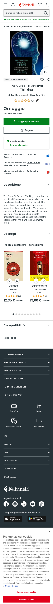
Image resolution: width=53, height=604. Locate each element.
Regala (29, 130)
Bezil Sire (15, 95)
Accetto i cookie (26, 599)
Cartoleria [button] (10, 468)
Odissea (13, 285)
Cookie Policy (11, 585)
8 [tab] (33, 314)
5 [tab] (25, 314)
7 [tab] (31, 314)
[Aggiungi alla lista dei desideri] (42, 79)
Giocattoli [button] (10, 460)
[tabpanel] (26, 53)
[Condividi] (48, 79)
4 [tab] (22, 314)
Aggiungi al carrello (28, 121)
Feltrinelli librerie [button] (13, 354)
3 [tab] (19, 314)
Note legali (10, 338)
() (32, 100)
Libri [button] (6, 436)
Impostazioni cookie (26, 591)
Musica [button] (8, 444)
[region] (26, 566)
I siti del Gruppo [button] (13, 394)
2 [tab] (16, 314)
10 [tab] (39, 314)
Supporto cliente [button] (13, 378)
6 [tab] (28, 314)
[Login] (13, 4)
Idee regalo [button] (10, 476)
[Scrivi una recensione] (37, 100)
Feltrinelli (17, 113)
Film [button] (6, 452)
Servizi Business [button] (12, 370)
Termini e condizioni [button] (15, 386)
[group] (26, 19)
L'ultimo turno (40, 285)
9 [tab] (36, 314)
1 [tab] (26, 72)
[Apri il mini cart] (47, 4)
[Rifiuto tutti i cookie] (49, 531)
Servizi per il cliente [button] (15, 362)
